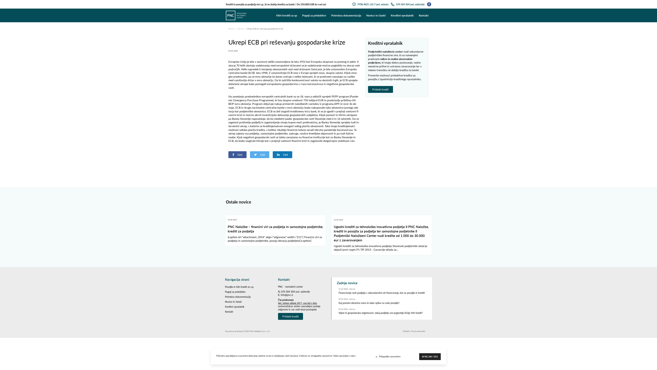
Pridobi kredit (380, 89)
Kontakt (424, 15)
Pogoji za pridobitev (314, 15)
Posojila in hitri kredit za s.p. (239, 286)
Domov (231, 29)
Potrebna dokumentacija (346, 15)
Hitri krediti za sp (286, 15)
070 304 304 (288, 291)
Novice (241, 29)
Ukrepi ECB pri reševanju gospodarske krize (265, 29)
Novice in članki (376, 15)
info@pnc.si (287, 294)
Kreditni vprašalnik (402, 15)
